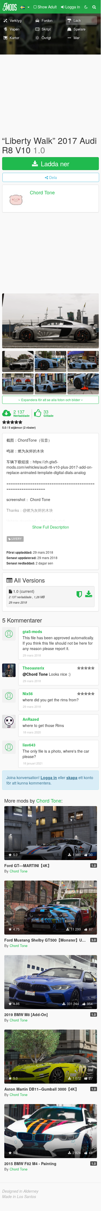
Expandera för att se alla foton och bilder (50, 399)
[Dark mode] (86, 6)
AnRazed (31, 719)
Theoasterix (33, 668)
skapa (71, 777)
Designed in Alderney (20, 1191)
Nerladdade (21, 415)
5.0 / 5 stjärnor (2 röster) (19, 427)
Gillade (48, 415)
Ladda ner (54, 163)
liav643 (29, 744)
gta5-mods (32, 631)
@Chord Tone (35, 674)
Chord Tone (42, 192)
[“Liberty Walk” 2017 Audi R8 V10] (50, 320)
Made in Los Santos (19, 1196)
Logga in (49, 777)
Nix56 (28, 693)
